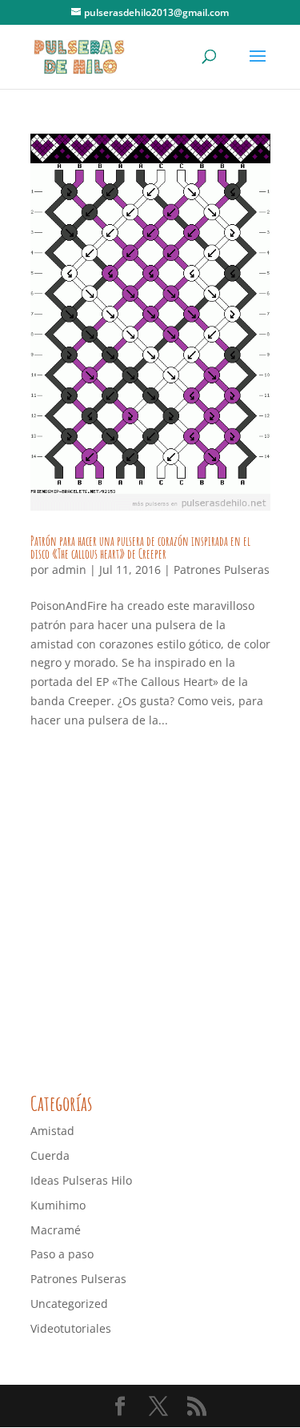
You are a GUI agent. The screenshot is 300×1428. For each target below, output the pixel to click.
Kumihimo (58, 1205)
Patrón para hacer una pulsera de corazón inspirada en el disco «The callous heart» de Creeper (140, 547)
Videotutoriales (70, 1328)
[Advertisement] (150, 914)
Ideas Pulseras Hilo (81, 1180)
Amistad (52, 1130)
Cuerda (50, 1155)
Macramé (55, 1229)
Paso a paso (62, 1254)
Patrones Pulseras (222, 569)
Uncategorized (69, 1303)
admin (69, 569)
